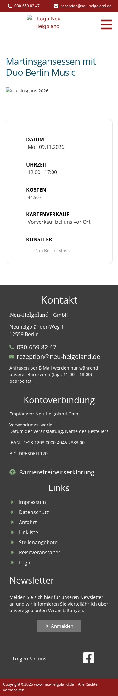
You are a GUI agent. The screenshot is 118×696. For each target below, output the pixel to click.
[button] (106, 24)
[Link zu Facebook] (88, 657)
